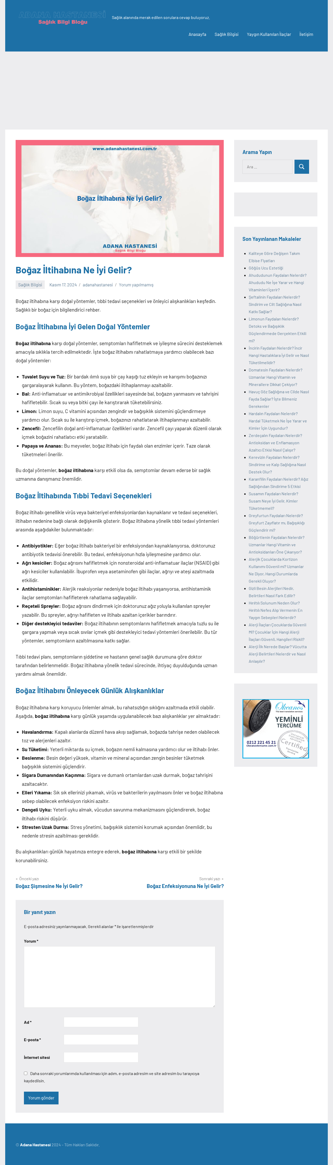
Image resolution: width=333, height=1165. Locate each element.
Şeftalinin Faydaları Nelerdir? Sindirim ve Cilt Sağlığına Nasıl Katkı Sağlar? (275, 304)
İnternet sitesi (37, 1057)
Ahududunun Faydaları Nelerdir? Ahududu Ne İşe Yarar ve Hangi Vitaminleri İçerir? (277, 282)
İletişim (306, 34)
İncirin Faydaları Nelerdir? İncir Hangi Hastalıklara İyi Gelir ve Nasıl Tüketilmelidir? (279, 355)
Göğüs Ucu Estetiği (266, 267)
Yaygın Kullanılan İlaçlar (269, 34)
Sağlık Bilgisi (227, 34)
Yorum (31, 940)
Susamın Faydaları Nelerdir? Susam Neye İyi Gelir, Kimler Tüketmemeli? (273, 501)
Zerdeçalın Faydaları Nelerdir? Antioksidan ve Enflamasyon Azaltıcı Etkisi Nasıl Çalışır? (275, 442)
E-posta (32, 1039)
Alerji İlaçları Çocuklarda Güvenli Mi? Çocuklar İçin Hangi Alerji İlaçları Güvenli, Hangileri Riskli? (277, 632)
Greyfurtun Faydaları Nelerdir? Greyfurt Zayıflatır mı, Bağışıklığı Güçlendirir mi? (277, 522)
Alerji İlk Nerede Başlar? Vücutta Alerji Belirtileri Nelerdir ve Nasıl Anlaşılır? (278, 654)
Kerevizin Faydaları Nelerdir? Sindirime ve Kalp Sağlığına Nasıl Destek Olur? (277, 464)
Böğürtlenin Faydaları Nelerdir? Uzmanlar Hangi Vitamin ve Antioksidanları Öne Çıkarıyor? (276, 544)
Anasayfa (197, 34)
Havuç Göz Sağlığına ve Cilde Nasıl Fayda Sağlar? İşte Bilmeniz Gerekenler (279, 399)
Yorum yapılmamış (136, 284)
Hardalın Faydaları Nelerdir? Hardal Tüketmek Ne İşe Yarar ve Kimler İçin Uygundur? (278, 420)
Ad (27, 1022)
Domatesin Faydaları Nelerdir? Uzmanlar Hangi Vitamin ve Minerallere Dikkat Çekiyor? (275, 377)
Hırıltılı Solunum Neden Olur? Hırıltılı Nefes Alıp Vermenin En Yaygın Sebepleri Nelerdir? (276, 610)
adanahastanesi (98, 284)
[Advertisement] (166, 90)
